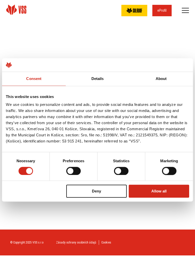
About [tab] (161, 78)
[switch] (73, 171)
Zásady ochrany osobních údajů (76, 242)
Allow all (159, 191)
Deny (96, 191)
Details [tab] (97, 78)
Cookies (106, 242)
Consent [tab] (33, 78)
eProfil (162, 10)
